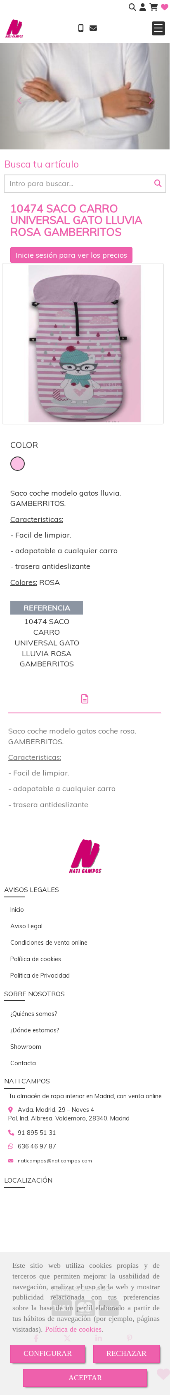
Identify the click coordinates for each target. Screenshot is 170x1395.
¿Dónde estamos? (34, 1030)
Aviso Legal (26, 926)
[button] (143, 7)
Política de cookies (73, 1329)
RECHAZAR (126, 1353)
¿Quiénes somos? (33, 1014)
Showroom (25, 1046)
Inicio (17, 909)
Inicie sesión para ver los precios (71, 255)
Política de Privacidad (40, 975)
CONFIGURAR (48, 1353)
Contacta (23, 1063)
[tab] (84, 698)
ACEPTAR (85, 1378)
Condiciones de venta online (48, 942)
